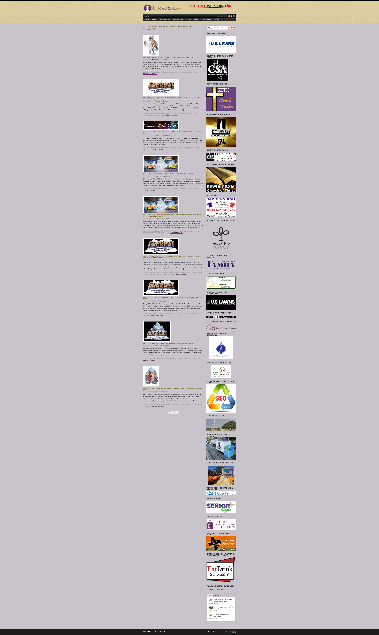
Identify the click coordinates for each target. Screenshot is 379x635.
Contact (216, 19)
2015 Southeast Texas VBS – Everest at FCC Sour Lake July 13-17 (168, 174)
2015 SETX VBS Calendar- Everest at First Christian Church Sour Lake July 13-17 (172, 298)
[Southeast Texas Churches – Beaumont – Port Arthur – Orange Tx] (162, 11)
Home (147, 16)
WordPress (218, 632)
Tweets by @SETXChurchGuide (214, 589)
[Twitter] (231, 16)
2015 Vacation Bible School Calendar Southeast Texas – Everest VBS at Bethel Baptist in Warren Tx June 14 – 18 (171, 256)
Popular (216, 595)
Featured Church (150, 19)
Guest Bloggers (206, 19)
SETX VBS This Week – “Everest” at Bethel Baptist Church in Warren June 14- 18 (172, 132)
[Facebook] (234, 16)
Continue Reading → (150, 74)
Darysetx (165, 59)
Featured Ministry (164, 19)
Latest (210, 595)
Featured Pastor (178, 19)
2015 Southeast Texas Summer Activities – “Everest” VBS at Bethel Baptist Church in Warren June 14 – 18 (172, 215)
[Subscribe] (229, 16)
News (196, 19)
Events (189, 19)
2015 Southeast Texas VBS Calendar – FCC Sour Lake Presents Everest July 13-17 (173, 388)
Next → (176, 412)
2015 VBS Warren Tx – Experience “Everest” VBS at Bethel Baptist (168, 343)
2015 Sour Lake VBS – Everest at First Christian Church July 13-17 (168, 57)
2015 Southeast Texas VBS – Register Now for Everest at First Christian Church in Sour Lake (171, 98)
